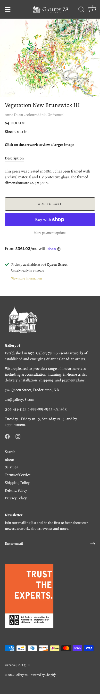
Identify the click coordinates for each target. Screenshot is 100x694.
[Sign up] (92, 543)
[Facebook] (7, 436)
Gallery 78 (21, 675)
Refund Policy (16, 490)
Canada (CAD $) (15, 665)
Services (11, 467)
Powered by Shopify (42, 675)
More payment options (50, 232)
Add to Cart (50, 204)
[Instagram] (18, 436)
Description (14, 158)
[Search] (81, 10)
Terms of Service (18, 475)
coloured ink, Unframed (44, 114)
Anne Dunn (14, 114)
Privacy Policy (16, 498)
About (9, 459)
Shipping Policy (17, 482)
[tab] (17, 158)
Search (10, 451)
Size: (9, 131)
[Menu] (7, 9)
